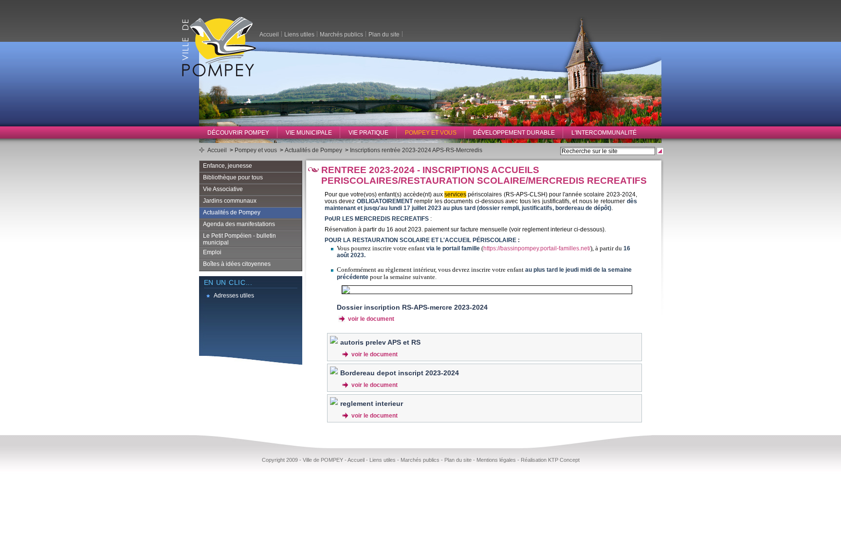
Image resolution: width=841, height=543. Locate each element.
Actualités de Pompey (313, 150)
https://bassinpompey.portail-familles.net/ (536, 248)
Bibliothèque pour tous (233, 177)
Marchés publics (341, 34)
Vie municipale (309, 132)
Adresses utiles (234, 295)
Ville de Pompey (219, 46)
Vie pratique (368, 132)
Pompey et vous (431, 132)
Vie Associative (223, 189)
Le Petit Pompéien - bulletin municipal (239, 239)
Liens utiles (299, 34)
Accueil (269, 34)
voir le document (371, 318)
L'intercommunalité (604, 132)
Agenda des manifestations (239, 224)
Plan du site (384, 34)
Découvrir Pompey (238, 132)
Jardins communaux (229, 200)
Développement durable (514, 132)
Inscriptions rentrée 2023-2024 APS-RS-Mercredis (416, 150)
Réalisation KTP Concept (550, 460)
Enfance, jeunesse (227, 165)
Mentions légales (496, 460)
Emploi (212, 252)
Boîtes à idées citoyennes (237, 264)
